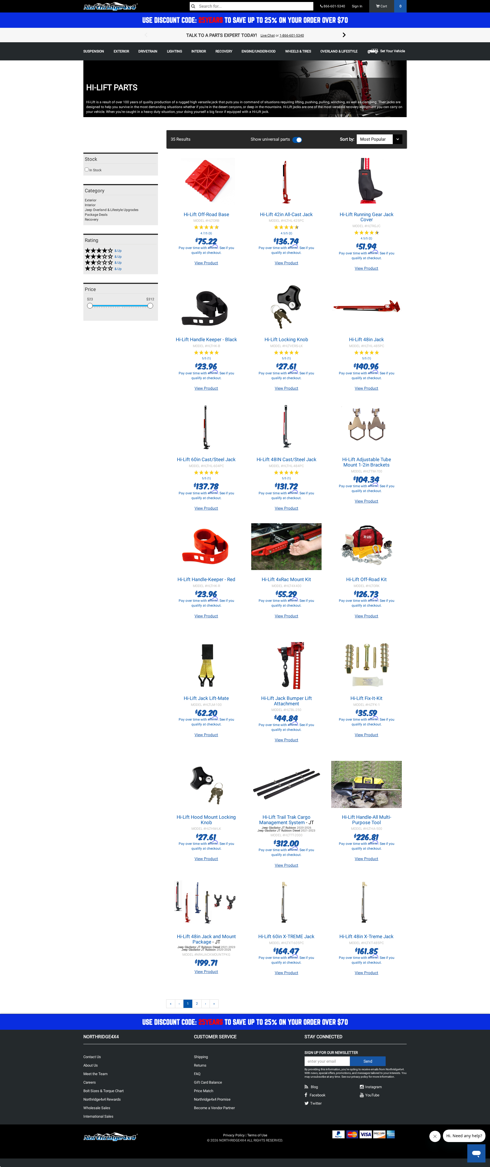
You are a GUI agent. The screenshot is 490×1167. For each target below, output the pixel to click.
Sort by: (348, 139)
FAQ (197, 1074)
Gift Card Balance (208, 1082)
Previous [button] (146, 35)
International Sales (98, 1116)
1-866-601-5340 (292, 35)
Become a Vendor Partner (214, 1108)
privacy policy (359, 1076)
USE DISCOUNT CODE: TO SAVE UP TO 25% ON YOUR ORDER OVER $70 (245, 20)
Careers (89, 1082)
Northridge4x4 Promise (212, 1099)
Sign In (357, 6)
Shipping (201, 1057)
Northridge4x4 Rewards (102, 1099)
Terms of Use (257, 1135)
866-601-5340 (334, 6)
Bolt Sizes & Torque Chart (103, 1091)
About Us (90, 1065)
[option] (245, 35)
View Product (206, 263)
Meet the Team (95, 1074)
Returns (200, 1065)
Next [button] (344, 35)
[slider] (90, 306)
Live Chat (268, 35)
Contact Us (92, 1057)
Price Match (203, 1091)
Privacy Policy (234, 1135)
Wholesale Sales (96, 1108)
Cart (391, 6)
